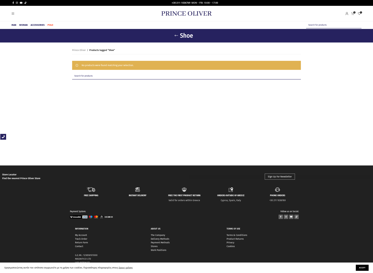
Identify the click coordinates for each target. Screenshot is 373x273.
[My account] (347, 13)
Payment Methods (160, 242)
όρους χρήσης (126, 267)
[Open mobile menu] (13, 13)
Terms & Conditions (237, 235)
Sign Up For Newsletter (280, 176)
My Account (81, 235)
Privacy (230, 242)
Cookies (231, 246)
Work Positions (158, 250)
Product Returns (235, 238)
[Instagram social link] (17, 3)
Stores (154, 246)
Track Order (81, 238)
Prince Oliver (79, 50)
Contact (79, 246)
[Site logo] (186, 13)
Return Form (81, 242)
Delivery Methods (160, 238)
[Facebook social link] (13, 3)
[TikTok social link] (25, 3)
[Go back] (176, 36)
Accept (362, 268)
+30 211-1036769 (181, 2)
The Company (158, 235)
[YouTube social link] (21, 3)
